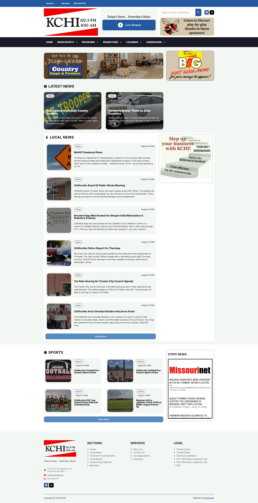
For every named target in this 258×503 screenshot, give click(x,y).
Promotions (110, 42)
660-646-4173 (80, 3)
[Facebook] (206, 12)
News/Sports (65, 42)
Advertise (65, 3)
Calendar (132, 42)
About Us (50, 3)
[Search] (198, 12)
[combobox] (177, 12)
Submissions (154, 42)
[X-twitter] (212, 12)
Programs (88, 42)
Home (49, 42)
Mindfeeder (209, 498)
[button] (46, 63)
